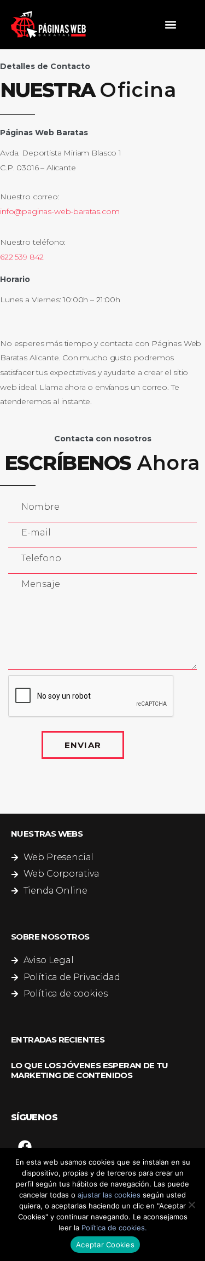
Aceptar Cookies (105, 1244)
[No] (191, 1204)
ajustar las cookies (109, 1194)
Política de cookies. (114, 1227)
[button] (170, 25)
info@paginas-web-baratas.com (60, 211)
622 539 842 (22, 257)
